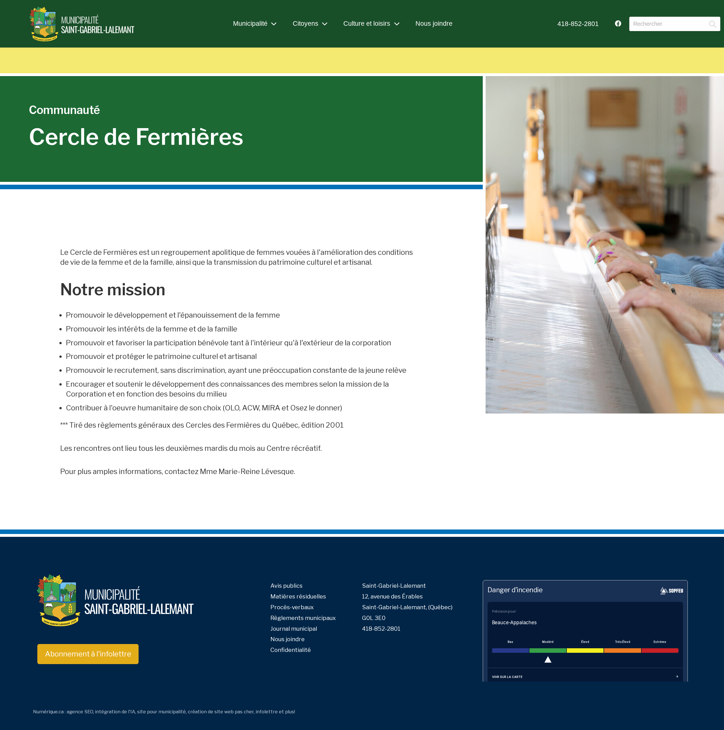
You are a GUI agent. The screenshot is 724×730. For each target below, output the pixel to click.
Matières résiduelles (298, 596)
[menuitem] (578, 24)
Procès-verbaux (292, 607)
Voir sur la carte (507, 677)
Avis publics (286, 585)
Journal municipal (293, 628)
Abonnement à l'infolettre (88, 653)
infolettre (267, 711)
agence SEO (80, 711)
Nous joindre (434, 23)
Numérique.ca (48, 711)
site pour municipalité (161, 711)
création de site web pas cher (221, 711)
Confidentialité (290, 649)
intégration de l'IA (115, 711)
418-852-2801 (578, 23)
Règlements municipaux (303, 617)
